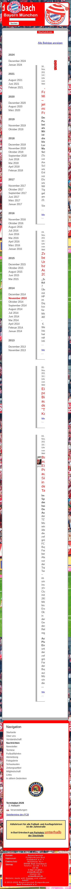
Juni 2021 (14, 83)
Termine (10, 750)
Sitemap (9, 864)
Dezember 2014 (17, 294)
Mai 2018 (14, 163)
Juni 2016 (14, 234)
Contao (30, 878)
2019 (12, 119)
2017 (12, 179)
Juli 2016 (13, 230)
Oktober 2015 (16, 268)
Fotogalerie (12, 760)
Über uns (11, 736)
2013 (12, 340)
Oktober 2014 (16, 301)
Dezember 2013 (17, 346)
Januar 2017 (15, 204)
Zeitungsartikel (13, 768)
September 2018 (18, 155)
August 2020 (15, 106)
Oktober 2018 (16, 152)
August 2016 (15, 226)
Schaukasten (13, 764)
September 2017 (18, 193)
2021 (12, 73)
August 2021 (15, 80)
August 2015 (15, 271)
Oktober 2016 (16, 223)
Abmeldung (12, 757)
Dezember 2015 (17, 264)
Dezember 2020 (17, 103)
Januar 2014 (15, 331)
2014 (12, 288)
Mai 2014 (14, 320)
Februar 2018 (16, 170)
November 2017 (17, 185)
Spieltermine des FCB (17, 814)
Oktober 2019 (16, 129)
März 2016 (14, 245)
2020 (12, 96)
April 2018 (14, 166)
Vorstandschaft (13, 739)
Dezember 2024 (17, 61)
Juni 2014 (14, 316)
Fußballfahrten (13, 753)
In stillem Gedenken (16, 778)
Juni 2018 (14, 159)
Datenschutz (11, 861)
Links (9, 775)
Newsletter (11, 746)
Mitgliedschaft (13, 771)
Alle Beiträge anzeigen (50, 43)
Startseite (11, 732)
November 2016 (17, 219)
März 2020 (14, 110)
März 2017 (14, 200)
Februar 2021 (16, 87)
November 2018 (17, 148)
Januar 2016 (15, 249)
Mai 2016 (14, 238)
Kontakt (8, 855)
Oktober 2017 (16, 189)
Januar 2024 (15, 64)
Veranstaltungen (19, 810)
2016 (12, 213)
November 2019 (17, 125)
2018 (12, 138)
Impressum (10, 858)
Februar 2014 (16, 327)
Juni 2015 (14, 275)
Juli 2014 (13, 312)
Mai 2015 (14, 279)
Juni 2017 (14, 196)
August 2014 (15, 309)
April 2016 (14, 241)
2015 (12, 258)
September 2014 (18, 305)
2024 (12, 54)
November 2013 (17, 350)
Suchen (13, 23)
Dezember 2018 (17, 144)
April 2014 (14, 323)
